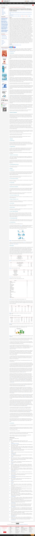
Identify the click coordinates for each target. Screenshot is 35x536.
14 (29, 403)
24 (24, 394)
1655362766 (4, 106)
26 (24, 396)
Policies (30, 527)
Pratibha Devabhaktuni (11, 12)
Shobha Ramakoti (28, 12)
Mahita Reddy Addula (17, 12)
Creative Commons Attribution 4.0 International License (23, 524)
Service (22, 527)
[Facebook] (3, 100)
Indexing (3, 14)
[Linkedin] (5, 100)
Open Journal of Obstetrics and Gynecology (14, 7)
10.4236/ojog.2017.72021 (12, 51)
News (17, 3)
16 (26, 351)
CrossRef (12, 460)
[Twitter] (1, 100)
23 (19, 383)
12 (26, 108)
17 (11, 377)
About (21, 3)
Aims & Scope (3, 8)
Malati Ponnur (21, 12)
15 (28, 360)
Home (2, 3)
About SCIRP (17, 527)
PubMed (14, 475)
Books (14, 3)
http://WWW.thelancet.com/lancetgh (15, 443)
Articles (6, 3)
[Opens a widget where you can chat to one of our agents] (32, 535)
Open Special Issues (4, 35)
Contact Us (3, 43)
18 (25, 379)
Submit (29, 3)
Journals (10, 3)
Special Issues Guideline (4, 38)
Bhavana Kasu (24, 12)
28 (29, 411)
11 (21, 105)
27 (14, 404)
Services (25, 3)
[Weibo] (6, 100)
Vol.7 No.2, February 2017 (22, 7)
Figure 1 (21, 225)
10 (13, 95)
